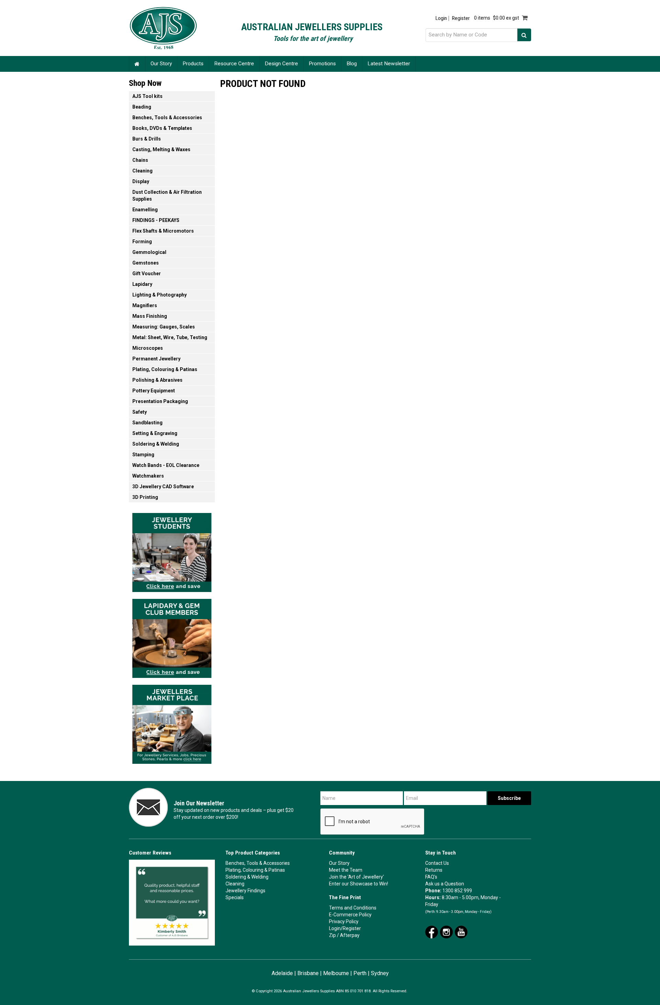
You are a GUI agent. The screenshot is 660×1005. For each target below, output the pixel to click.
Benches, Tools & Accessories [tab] (167, 117)
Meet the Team (345, 870)
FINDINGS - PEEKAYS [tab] (155, 220)
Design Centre (281, 63)
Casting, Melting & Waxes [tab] (161, 149)
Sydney (380, 973)
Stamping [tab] (143, 454)
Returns (433, 870)
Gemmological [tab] (149, 252)
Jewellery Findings (245, 890)
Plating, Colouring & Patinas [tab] (164, 369)
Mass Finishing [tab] (149, 316)
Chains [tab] (140, 160)
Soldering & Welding (247, 877)
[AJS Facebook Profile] (431, 931)
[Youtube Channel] (461, 931)
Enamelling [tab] (145, 209)
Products (193, 63)
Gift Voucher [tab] (146, 273)
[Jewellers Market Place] (171, 722)
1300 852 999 (457, 890)
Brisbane (308, 973)
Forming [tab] (142, 241)
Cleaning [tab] (142, 171)
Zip (332, 935)
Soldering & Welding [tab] (155, 444)
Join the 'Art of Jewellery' (356, 877)
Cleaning (235, 883)
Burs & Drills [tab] (146, 139)
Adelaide (282, 973)
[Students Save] (171, 550)
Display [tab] (140, 181)
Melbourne (336, 973)
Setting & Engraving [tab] (154, 433)
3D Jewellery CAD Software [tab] (163, 486)
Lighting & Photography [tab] (159, 295)
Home (137, 63)
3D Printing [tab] (145, 497)
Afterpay (350, 935)
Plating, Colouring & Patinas (255, 870)
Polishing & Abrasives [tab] (157, 380)
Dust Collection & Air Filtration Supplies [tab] (167, 195)
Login (441, 18)
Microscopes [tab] (147, 348)
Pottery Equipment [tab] (153, 390)
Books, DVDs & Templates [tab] (162, 128)
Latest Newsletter (388, 63)
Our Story (161, 63)
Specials (235, 897)
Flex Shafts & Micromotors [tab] (163, 231)
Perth (359, 973)
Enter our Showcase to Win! (358, 883)
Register (461, 18)
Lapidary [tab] (142, 284)
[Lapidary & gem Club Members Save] (171, 636)
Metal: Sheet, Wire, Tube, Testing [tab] (169, 337)
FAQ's (431, 877)
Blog (351, 63)
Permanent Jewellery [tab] (156, 358)
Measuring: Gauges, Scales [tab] (163, 327)
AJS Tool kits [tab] (147, 96)
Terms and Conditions (352, 908)
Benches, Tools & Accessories (258, 863)
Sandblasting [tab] (147, 422)
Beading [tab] (141, 107)
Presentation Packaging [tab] (160, 401)
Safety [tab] (139, 412)
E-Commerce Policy (350, 914)
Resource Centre (234, 63)
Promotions (322, 63)
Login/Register (345, 928)
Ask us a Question (444, 883)
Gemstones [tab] (145, 263)
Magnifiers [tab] (144, 305)
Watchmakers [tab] (148, 476)
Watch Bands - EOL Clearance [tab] (165, 465)
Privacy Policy (344, 921)
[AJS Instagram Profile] (446, 931)
